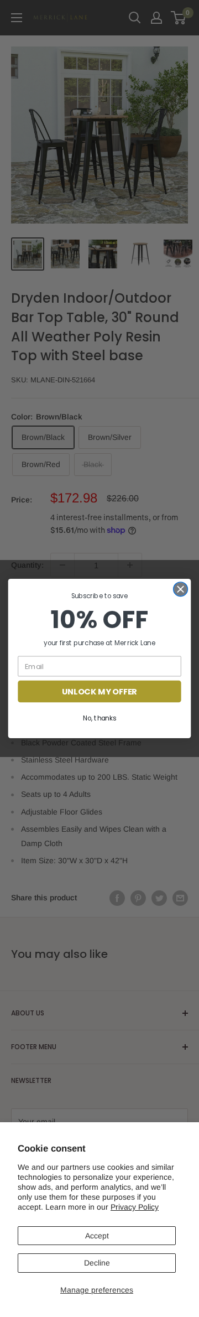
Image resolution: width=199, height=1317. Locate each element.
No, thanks (99, 718)
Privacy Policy (135, 1206)
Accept (97, 1235)
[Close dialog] (181, 589)
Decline (97, 1262)
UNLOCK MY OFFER (99, 691)
